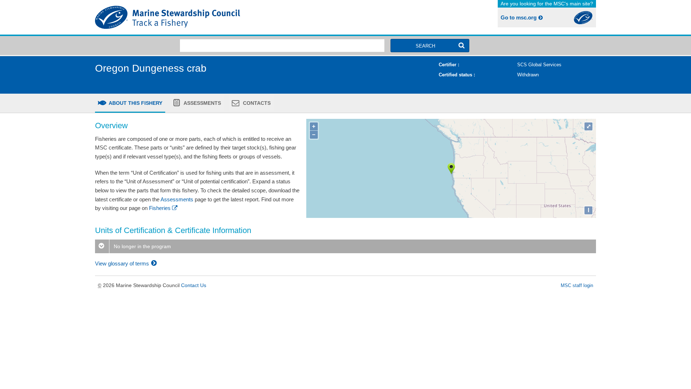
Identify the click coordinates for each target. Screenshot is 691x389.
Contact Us (193, 285)
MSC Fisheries (219, 17)
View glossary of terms (122, 263)
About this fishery (135, 103)
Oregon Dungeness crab (151, 68)
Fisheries (160, 208)
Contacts (256, 103)
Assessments (201, 103)
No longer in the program (141, 246)
